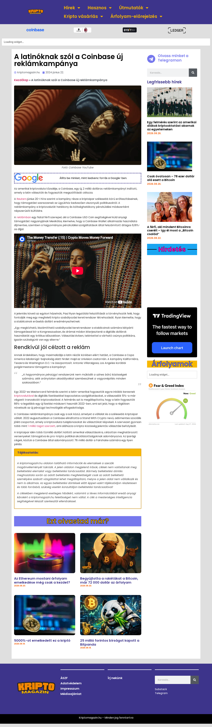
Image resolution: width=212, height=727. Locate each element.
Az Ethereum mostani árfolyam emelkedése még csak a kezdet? (42, 580)
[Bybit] (129, 29)
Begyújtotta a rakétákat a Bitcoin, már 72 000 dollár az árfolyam (109, 580)
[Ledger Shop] (177, 30)
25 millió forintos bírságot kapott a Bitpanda (109, 642)
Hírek (69, 8)
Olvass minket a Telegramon (173, 58)
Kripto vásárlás (81, 16)
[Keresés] (193, 72)
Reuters (22, 199)
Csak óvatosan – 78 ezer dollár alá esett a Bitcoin (170, 178)
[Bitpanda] (82, 30)
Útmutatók (131, 8)
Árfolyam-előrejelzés (133, 16)
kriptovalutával (24, 396)
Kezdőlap (21, 80)
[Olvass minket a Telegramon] (151, 59)
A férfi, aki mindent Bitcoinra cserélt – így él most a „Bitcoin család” (170, 230)
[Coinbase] (35, 29)
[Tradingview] (172, 332)
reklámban (24, 217)
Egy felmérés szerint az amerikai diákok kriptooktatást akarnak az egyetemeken (171, 125)
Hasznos (97, 8)
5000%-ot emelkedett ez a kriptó (42, 640)
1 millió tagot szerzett (41, 426)
